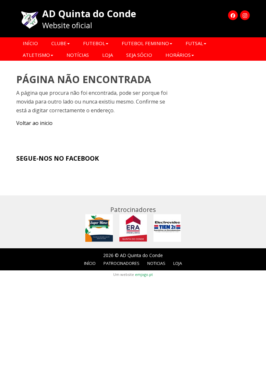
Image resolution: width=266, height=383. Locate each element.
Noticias (156, 263)
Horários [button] (178, 55)
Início (30, 43)
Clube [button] (58, 43)
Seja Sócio (139, 55)
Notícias (77, 55)
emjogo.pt (144, 274)
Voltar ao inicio (34, 123)
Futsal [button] (194, 43)
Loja (107, 55)
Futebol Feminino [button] (145, 43)
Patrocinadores (121, 263)
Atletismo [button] (36, 55)
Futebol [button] (94, 43)
